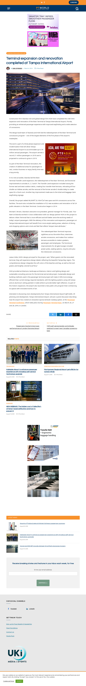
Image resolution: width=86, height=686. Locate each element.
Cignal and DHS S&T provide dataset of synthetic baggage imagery (43, 546)
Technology (10, 366)
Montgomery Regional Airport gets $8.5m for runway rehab (61, 371)
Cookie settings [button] (8, 681)
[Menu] (8, 8)
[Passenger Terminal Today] (43, 8)
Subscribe (73, 2)
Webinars (9, 403)
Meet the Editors (12, 628)
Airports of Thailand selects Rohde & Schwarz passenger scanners (42, 523)
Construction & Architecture (16, 53)
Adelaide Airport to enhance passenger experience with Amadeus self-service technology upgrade (21, 372)
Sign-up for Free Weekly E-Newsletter (19, 624)
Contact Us (10, 632)
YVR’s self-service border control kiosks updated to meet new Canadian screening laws (62, 328)
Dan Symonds (17, 68)
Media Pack (10, 636)
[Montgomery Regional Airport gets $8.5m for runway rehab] (62, 354)
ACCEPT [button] (19, 681)
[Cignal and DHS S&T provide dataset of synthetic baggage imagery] (12, 549)
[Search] (77, 8)
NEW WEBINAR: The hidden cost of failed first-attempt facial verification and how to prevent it (23, 409)
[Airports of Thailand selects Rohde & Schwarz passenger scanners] (12, 526)
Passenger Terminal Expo (52, 303)
